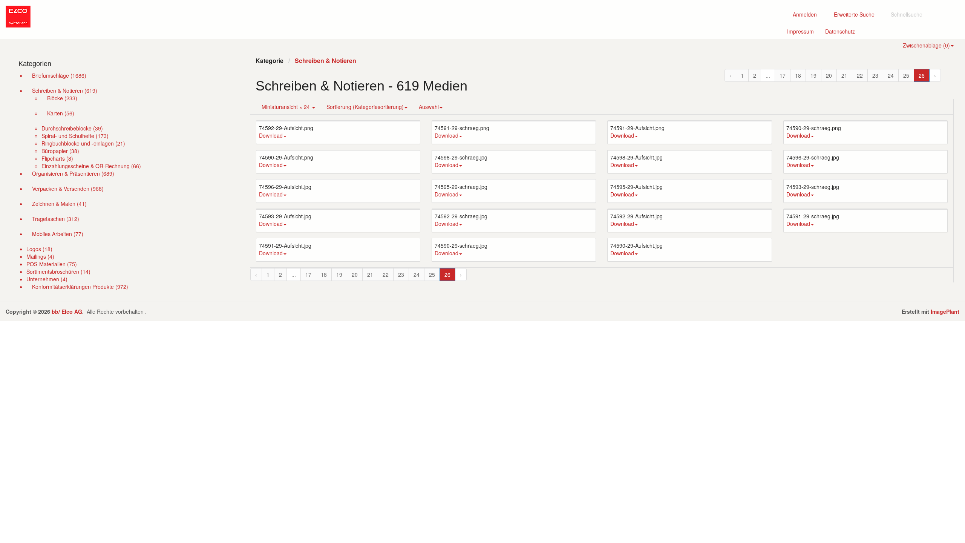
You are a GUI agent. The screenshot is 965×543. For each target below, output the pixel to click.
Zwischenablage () (926, 45)
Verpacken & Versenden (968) (68, 188)
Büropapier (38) (60, 151)
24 (891, 75)
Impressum (803, 31)
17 (783, 75)
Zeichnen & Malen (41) (59, 203)
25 (906, 75)
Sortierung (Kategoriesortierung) (365, 106)
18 (798, 75)
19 (813, 75)
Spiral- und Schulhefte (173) (75, 136)
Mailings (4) (40, 256)
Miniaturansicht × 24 (286, 106)
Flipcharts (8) (57, 158)
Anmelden (804, 14)
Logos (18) (39, 249)
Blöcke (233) (62, 98)
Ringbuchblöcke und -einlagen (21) (83, 143)
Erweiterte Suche (856, 14)
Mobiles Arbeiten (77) (57, 234)
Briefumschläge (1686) (59, 75)
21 (844, 75)
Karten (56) (60, 113)
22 (860, 75)
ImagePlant (945, 311)
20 (829, 75)
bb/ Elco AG (67, 311)
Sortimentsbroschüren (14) (58, 271)
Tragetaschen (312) (55, 218)
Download (271, 135)
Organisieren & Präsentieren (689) (73, 173)
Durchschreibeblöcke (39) (72, 128)
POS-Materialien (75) (51, 264)
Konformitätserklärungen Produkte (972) (80, 286)
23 (875, 75)
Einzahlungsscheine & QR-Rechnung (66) (91, 166)
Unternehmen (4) (46, 279)
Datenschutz (843, 31)
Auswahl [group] (429, 106)
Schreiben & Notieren (325, 60)
